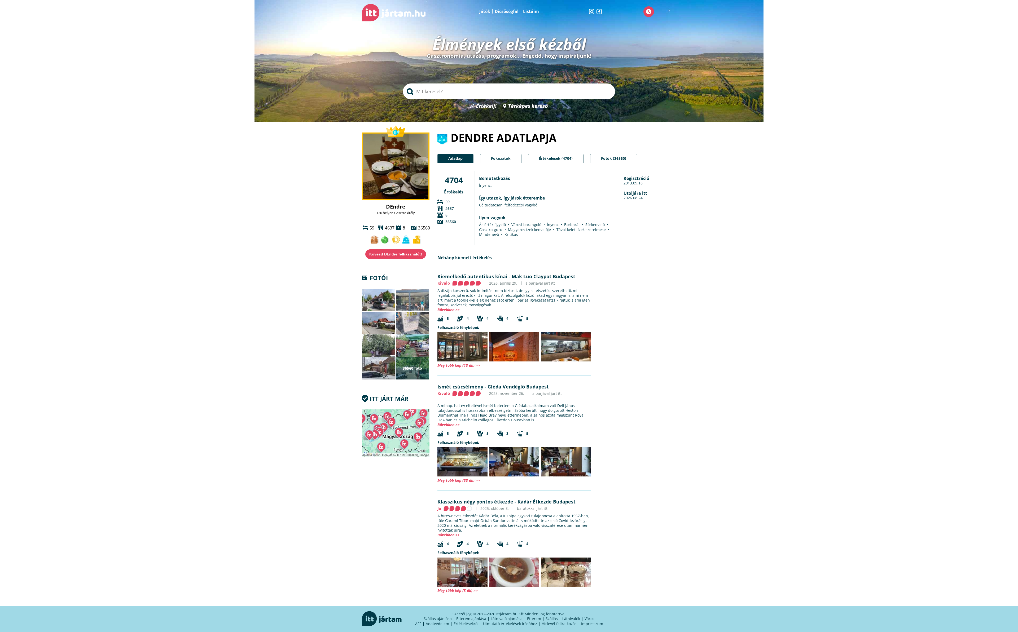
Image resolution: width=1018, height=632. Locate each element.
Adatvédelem (437, 623)
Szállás (552, 618)
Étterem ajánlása (471, 618)
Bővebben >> (448, 309)
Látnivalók (571, 618)
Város (589, 618)
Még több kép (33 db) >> (458, 480)
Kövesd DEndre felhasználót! (395, 254)
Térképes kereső (528, 106)
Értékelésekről (466, 623)
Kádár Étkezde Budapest (546, 501)
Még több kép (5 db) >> (457, 590)
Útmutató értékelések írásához (510, 623)
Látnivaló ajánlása (507, 618)
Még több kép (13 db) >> (458, 365)
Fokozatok (501, 158)
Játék (484, 11)
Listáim (531, 11)
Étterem (534, 618)
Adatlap (455, 158)
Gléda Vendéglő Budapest (518, 386)
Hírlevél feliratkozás (559, 623)
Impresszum (592, 623)
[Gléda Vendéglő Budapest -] (462, 461)
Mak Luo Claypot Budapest (543, 276)
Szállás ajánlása (438, 618)
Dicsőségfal (507, 11)
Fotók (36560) (613, 158)
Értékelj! (486, 106)
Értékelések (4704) (556, 158)
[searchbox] (509, 91)
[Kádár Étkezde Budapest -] (462, 572)
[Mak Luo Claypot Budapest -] (462, 346)
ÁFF (418, 623)
